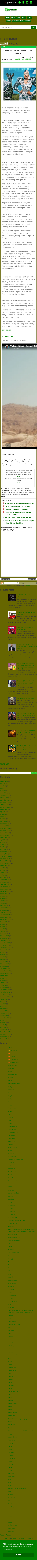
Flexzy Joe (11, 1259)
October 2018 (4, 994)
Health (10, 1292)
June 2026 (3, 786)
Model (10, 1382)
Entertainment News (14, 1240)
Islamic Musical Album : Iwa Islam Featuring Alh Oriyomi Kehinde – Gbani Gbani (19, 522)
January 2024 (4, 854)
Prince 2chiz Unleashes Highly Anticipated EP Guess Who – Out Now (19, 514)
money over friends (14, 1391)
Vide (9, 1513)
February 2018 (4, 1013)
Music (10, 1047)
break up (11, 1153)
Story (10, 1485)
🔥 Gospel (11, 1056)
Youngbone (11, 1528)
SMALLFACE (11, 1476)
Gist (9, 1274)
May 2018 (3, 1006)
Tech (9, 1492)
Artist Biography (13, 1108)
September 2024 (5, 835)
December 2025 (5, 800)
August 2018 (4, 999)
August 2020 (4, 950)
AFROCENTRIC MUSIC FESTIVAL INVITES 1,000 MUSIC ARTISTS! (26, 714)
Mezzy (10, 1373)
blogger (10, 1144)
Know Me (11, 1340)
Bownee (10, 1150)
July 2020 (2, 952)
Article (10, 1105)
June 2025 (3, 814)
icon (9, 1318)
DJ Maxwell (11, 1211)
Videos (10, 1519)
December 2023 (5, 856)
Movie (10, 1397)
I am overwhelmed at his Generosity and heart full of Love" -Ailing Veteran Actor (21, 1311)
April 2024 (3, 847)
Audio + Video (12, 1126)
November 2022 (5, 887)
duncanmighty (12, 1223)
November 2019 (5, 971)
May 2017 (3, 1025)
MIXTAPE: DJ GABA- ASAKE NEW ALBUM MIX (18, 518)
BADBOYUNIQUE (13, 1132)
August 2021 (4, 922)
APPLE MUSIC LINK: (8, 336)
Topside (10, 1504)
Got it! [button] (18, 1554)
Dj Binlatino (11, 1205)
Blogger (27, 586)
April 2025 (3, 819)
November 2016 (5, 1034)
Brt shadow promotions (15, 1160)
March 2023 (3, 877)
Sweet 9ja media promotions (17, 1488)
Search (34, 27)
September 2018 (5, 997)
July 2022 (2, 896)
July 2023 (2, 868)
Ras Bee (10, 1449)
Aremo (10, 1102)
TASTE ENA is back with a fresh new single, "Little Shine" (26, 732)
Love (9, 1358)
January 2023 (4, 882)
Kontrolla (11, 1343)
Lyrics (10, 1361)
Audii (9, 1120)
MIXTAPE (28, 21)
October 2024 (4, 833)
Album (3, 46)
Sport (10, 1479)
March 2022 (3, 905)
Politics (10, 1446)
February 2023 (4, 880)
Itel (9, 1328)
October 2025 (4, 805)
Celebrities (11, 1169)
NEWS (29, 18)
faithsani (11, 1250)
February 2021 (4, 936)
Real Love (11, 1455)
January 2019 (4, 987)
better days (11, 1138)
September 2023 (5, 863)
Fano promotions (13, 1253)
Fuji (9, 1268)
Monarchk (11, 1385)
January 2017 (4, 1029)
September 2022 (5, 891)
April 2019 (3, 985)
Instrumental (12, 1321)
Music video (12, 1416)
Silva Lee (11, 1473)
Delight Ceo (11, 1199)
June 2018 (3, 1004)
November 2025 (5, 802)
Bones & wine (12, 1147)
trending (10, 1507)
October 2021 (4, 917)
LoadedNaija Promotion (15, 1355)
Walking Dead (12, 1525)
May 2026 (3, 788)
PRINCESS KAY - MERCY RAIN (25, 698)
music (10, 1407)
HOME (8, 18)
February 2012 (4, 1036)
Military (10, 1376)
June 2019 (3, 980)
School (10, 1470)
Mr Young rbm (12, 1403)
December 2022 (5, 884)
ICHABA (10, 1315)
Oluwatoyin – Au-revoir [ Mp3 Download (20, 1431)
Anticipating (11, 1099)
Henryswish (12, 1295)
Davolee (10, 1196)
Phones (10, 1443)
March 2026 (3, 793)
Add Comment (26, 59)
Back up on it (12, 1129)
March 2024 (3, 849)
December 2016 (5, 1032)
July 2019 (2, 978)
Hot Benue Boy (12, 1301)
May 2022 (3, 901)
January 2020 (4, 966)
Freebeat (11, 1265)
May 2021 (3, 929)
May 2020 (3, 957)
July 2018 (2, 1001)
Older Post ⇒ (32, 579)
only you (11, 1434)
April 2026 (3, 791)
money (10, 1388)
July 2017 (2, 1020)
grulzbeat (11, 1286)
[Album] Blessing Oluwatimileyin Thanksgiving (19, 504)
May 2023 (3, 873)
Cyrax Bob (11, 1190)
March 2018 (3, 1011)
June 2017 (3, 1022)
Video (10, 1516)
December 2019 (5, 969)
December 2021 (5, 912)
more (10, 1394)
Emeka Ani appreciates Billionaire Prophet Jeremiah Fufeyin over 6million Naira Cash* (21, 1230)
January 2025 (4, 826)
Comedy (10, 1178)
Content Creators (13, 1181)
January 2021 (4, 938)
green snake (12, 1283)
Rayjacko (11, 1452)
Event (10, 1247)
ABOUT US (6, 1539)
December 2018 (5, 990)
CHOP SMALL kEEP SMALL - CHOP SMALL (17, 510)
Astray (10, 1114)
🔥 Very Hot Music (13, 1062)
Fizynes (10, 1256)
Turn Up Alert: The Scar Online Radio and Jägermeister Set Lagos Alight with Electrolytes (26, 666)
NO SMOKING (12, 1425)
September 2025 (5, 807)
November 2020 (5, 943)
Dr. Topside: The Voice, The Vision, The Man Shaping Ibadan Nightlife (27, 646)
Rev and (10, 1467)
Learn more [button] (8, 1549)
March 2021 (3, 933)
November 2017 (5, 1018)
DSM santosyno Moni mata (16, 1220)
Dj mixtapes (12, 1214)
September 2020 (5, 947)
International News (14, 1324)
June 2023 (3, 870)
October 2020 (4, 945)
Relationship (12, 1461)
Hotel (10, 1304)
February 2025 (4, 823)
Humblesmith (12, 1307)
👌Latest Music (13, 1050)
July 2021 (2, 924)
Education (11, 1226)
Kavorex (10, 1337)
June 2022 (3, 898)
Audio (10, 1123)
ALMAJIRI (10, 1087)
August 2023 (4, 866)
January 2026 (4, 798)
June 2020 (3, 954)
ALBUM (23, 18)
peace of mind (12, 1437)
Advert (10, 1071)
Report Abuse (5, 1535)
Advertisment (12, 1075)
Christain (11, 1175)
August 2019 (4, 976)
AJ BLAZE (10, 1078)
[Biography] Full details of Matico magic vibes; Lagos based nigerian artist (27, 683)
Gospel (10, 1277)
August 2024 (4, 837)
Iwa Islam (11, 1331)
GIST (18, 18)
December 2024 (5, 828)
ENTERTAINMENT (17, 21)
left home (11, 1349)
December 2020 (5, 940)
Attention (11, 1117)
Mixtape (10, 1379)
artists (10, 1111)
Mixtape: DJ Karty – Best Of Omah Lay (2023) (25, 628)
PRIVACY (30, 1539)
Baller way (11, 1135)
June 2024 (3, 842)
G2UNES (10, 1271)
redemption (12, 1458)
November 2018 (5, 992)
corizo (10, 1184)
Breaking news (12, 1156)
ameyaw (11, 1090)
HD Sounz (11, 1289)
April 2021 (3, 931)
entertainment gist (14, 1237)
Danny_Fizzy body (14, 1193)
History (10, 1298)
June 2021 (3, 926)
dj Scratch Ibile (12, 1217)
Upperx (10, 1510)
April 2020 (3, 959)
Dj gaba (10, 1208)
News (10, 1422)
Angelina (11, 1096)
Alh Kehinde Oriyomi (14, 1084)
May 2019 (3, 983)
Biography (11, 1141)
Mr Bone (10, 1400)
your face (11, 1531)
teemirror (11, 1495)
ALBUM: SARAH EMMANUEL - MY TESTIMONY (18, 507)
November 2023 (5, 858)
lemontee (11, 1352)
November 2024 (5, 830)
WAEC (10, 1522)
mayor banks (12, 1370)
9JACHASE (4, 764)
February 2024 (4, 851)
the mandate (12, 1498)
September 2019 (5, 973)
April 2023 (3, 875)
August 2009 (4, 1039)
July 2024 (2, 840)
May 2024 (3, 844)
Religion (10, 1464)
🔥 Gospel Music (13, 1059)
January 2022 (4, 910)
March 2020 (3, 961)
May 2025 (3, 816)
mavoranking (12, 1367)
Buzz (9, 1166)
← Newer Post (5, 579)
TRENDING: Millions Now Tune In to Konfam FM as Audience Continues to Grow (26, 748)
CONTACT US (15, 1539)
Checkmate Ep (12, 1172)
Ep (9, 1244)
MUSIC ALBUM (12, 1413)
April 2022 (3, 903)
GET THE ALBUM (6, 330)
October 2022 (4, 889)
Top (9, 1501)
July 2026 (2, 783)
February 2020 (4, 964)
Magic (10, 1364)
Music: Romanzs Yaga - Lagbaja (18, 1419)
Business (11, 1163)
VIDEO (8, 21)
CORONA (11, 1187)
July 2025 (2, 812)
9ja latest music (13, 1065)
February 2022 (4, 908)
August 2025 (4, 809)
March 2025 (3, 821)
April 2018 (3, 1008)
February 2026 (4, 795)
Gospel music (12, 1280)
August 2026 (4, 781)
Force (10, 1262)
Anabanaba (12, 1093)
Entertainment (12, 1234)
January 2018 (4, 1015)
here (18, 477)
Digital (10, 1202)
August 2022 (4, 894)
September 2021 (5, 919)
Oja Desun (11, 1428)
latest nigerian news (14, 1346)
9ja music (11, 1068)
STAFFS (23, 1539)
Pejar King (11, 1440)
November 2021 (5, 915)
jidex (9, 1334)
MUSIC (13, 18)
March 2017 (3, 1027)
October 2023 (4, 861)
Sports (10, 1482)
